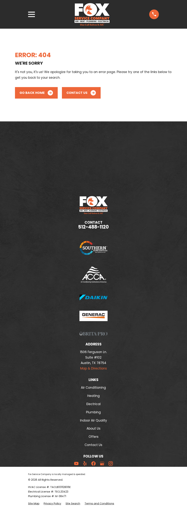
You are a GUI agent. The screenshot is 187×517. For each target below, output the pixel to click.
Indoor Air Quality (93, 420)
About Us (93, 428)
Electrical (93, 404)
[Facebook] (93, 463)
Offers (93, 436)
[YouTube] (76, 463)
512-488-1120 (93, 227)
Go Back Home (32, 93)
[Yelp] (85, 463)
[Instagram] (110, 463)
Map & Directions (93, 368)
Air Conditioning (93, 387)
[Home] (92, 14)
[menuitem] (33, 503)
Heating (93, 396)
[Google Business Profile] (102, 463)
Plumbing (93, 412)
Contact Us (76, 93)
